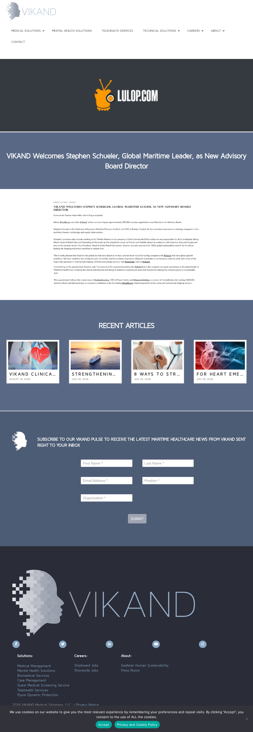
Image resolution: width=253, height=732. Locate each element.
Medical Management (34, 666)
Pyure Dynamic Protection (37, 695)
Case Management (31, 680)
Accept (103, 725)
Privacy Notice (87, 705)
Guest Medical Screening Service (43, 685)
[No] (246, 718)
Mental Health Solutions (36, 671)
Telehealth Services (32, 690)
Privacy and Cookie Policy (137, 725)
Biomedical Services (33, 676)
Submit (137, 519)
